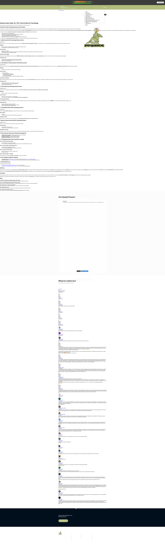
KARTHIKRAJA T (60, 334)
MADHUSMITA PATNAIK (62, 408)
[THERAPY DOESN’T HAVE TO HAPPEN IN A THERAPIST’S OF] (76, 254)
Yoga (86, 24)
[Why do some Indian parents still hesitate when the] (76, 220)
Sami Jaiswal (60, 469)
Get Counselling (88, 23)
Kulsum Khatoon (60, 400)
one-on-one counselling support (30, 159)
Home (86, 11)
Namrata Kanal (60, 329)
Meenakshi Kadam (61, 367)
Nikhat (59, 345)
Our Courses (88, 13)
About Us (87, 12)
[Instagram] (105, 7)
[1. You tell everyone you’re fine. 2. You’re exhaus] (101, 243)
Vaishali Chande (60, 395)
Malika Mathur (60, 420)
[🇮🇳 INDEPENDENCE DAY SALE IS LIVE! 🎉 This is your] (88, 245)
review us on (60, 292)
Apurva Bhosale (60, 324)
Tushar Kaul (60, 475)
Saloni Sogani (60, 311)
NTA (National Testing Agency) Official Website (9, 165)
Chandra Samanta (61, 377)
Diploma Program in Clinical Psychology (91, 21)
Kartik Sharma (60, 499)
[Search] (105, 14)
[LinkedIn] (104, 7)
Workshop (87, 22)
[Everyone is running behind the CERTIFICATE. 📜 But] (88, 217)
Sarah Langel (60, 483)
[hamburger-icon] (104, 11)
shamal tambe (60, 434)
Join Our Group (63, 520)
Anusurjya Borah (60, 492)
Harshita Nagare (60, 339)
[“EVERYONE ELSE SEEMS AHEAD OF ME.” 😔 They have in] (64, 247)
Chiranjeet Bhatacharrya (61, 414)
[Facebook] (103, 7)
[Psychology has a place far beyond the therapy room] (101, 220)
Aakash (59, 457)
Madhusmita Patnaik (61, 427)
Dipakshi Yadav (60, 447)
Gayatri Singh (60, 304)
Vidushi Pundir (60, 440)
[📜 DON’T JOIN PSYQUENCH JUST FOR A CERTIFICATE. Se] (64, 218)
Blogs (87, 25)
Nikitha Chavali (60, 388)
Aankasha (59, 357)
